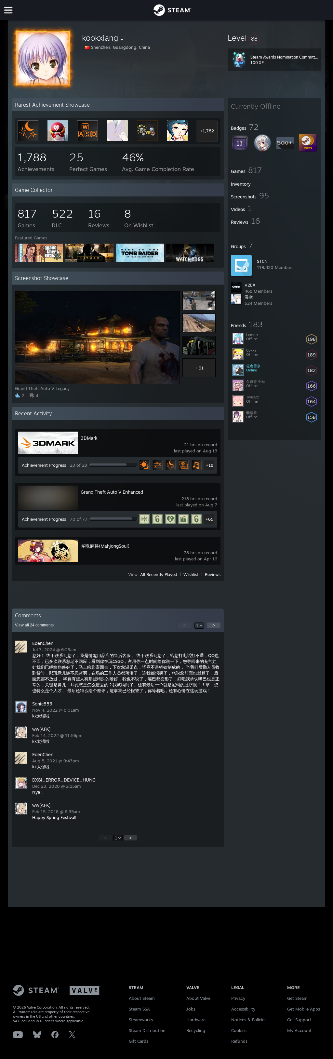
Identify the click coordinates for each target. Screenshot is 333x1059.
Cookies (238, 1030)
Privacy (238, 998)
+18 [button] (209, 465)
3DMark (89, 438)
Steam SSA (139, 1009)
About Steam (142, 998)
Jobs (190, 1009)
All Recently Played (158, 574)
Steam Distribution (147, 1030)
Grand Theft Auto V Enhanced (112, 492)
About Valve (198, 998)
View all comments (34, 625)
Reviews (212, 574)
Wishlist (191, 574)
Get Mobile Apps (303, 1009)
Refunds (239, 1041)
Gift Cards (138, 1041)
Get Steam (297, 998)
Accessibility (243, 1009)
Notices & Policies (248, 1019)
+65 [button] (209, 519)
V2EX (250, 285)
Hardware (196, 1019)
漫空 (249, 297)
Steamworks (141, 1019)
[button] (274, 37)
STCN (262, 261)
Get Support (299, 1019)
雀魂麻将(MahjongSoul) (105, 546)
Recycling (195, 1030)
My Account (299, 1030)
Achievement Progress (44, 465)
